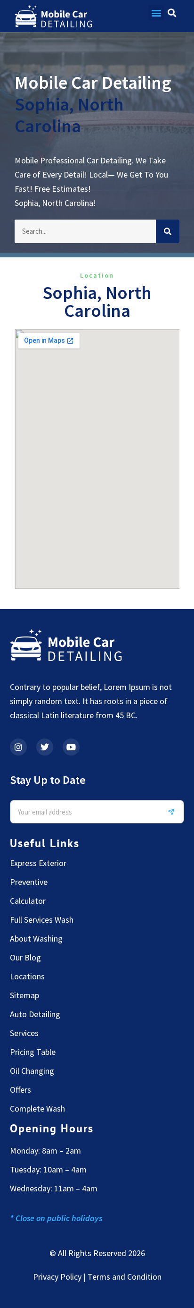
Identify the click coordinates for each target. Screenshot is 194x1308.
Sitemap (24, 995)
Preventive (29, 882)
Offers (20, 1090)
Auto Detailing (35, 1014)
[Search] (167, 231)
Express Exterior (38, 863)
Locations (27, 976)
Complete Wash (37, 1108)
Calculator (28, 901)
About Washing (36, 938)
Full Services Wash (41, 920)
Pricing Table (33, 1052)
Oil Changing (32, 1071)
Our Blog (25, 957)
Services (24, 1033)
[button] (156, 12)
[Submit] (175, 811)
